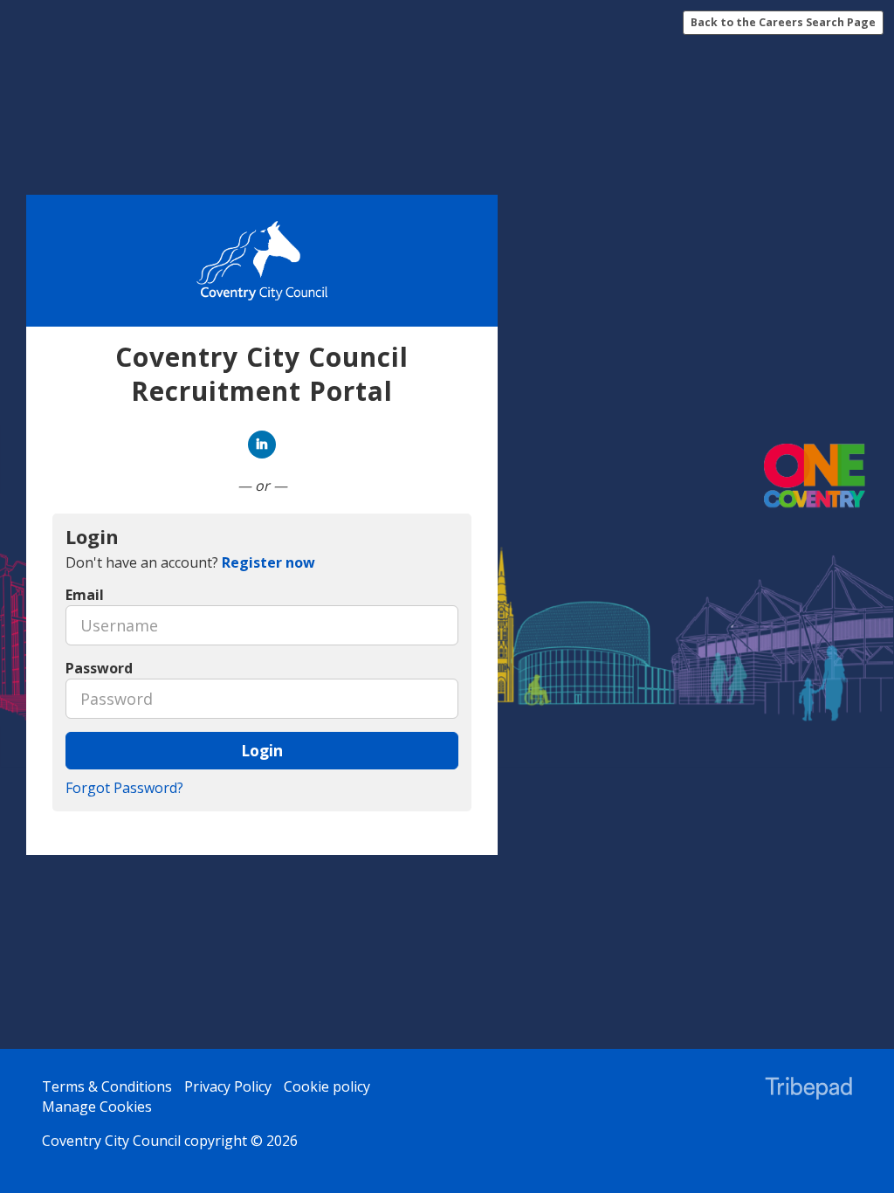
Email (84, 594)
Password (99, 668)
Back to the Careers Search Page (783, 22)
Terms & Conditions (107, 1086)
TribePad (808, 1090)
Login (262, 750)
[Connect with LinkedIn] (262, 445)
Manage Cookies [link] (97, 1106)
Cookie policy (327, 1086)
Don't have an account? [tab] (190, 562)
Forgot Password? (124, 787)
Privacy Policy (228, 1086)
